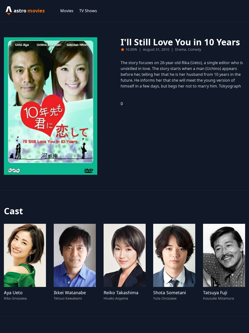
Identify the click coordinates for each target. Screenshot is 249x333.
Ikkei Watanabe (70, 292)
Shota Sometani (169, 292)
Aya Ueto (13, 292)
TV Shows (88, 10)
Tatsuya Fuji (215, 292)
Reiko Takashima (121, 292)
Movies (66, 10)
